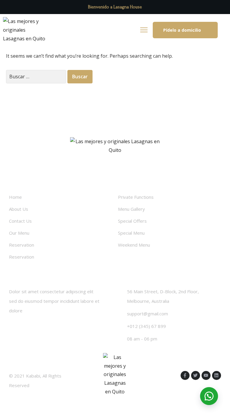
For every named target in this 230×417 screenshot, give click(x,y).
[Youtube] (206, 375)
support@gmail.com (147, 314)
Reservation (21, 245)
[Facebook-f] (185, 375)
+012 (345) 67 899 (146, 326)
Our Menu (19, 233)
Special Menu (131, 233)
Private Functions (136, 197)
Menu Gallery (131, 209)
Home (15, 197)
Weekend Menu (134, 245)
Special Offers (132, 221)
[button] (185, 30)
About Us (18, 209)
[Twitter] (195, 375)
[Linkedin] (216, 375)
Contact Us (20, 221)
